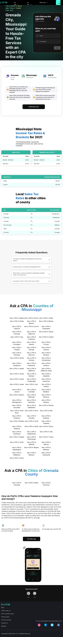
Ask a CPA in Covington (16, 343)
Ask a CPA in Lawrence (46, 380)
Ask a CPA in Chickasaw (46, 328)
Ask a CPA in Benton (31, 322)
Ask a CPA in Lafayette (46, 375)
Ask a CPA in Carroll (31, 326)
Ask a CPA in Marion (17, 395)
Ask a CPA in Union (17, 442)
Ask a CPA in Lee (31, 384)
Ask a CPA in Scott (31, 421)
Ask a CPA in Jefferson (31, 370)
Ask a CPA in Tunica (46, 437)
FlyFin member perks (7, 613)
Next (57, 48)
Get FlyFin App (31, 539)
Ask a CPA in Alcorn (31, 318)
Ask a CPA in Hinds (17, 358)
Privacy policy (5, 617)
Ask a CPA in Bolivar (46, 321)
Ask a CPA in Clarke (46, 332)
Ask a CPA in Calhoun (16, 328)
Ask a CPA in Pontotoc (16, 417)
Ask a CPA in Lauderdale (31, 380)
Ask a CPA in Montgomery (17, 401)
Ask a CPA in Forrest (46, 343)
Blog (2, 607)
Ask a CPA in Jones (17, 374)
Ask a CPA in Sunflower (16, 433)
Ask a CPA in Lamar (17, 379)
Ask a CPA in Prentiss (31, 417)
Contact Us (4, 623)
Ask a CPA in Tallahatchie (31, 433)
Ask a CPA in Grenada (16, 354)
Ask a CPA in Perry (31, 411)
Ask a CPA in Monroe (46, 396)
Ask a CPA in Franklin (16, 349)
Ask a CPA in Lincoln (16, 391)
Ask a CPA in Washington (16, 449)
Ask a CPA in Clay (17, 337)
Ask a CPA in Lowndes (31, 391)
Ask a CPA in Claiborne (31, 333)
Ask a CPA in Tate (46, 432)
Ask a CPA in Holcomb (46, 484)
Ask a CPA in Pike (46, 411)
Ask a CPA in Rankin (17, 421)
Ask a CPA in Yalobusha (46, 454)
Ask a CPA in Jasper (17, 368)
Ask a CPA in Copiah (46, 337)
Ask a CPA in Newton (46, 401)
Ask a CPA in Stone (46, 426)
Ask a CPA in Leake (17, 384)
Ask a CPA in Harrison (46, 354)
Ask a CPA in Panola (46, 405)
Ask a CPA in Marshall (31, 396)
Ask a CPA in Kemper (31, 375)
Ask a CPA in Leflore (46, 385)
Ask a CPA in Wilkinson (16, 454)
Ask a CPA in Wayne (31, 447)
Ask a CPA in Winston (31, 454)
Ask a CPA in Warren (46, 443)
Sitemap (3, 626)
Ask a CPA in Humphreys (46, 359)
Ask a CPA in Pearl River (17, 412)
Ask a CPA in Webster (46, 449)
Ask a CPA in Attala (17, 321)
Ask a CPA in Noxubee (16, 406)
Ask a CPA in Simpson (16, 427)
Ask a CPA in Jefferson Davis (46, 370)
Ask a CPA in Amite (46, 318)
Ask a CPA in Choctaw (16, 333)
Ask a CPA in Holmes (31, 359)
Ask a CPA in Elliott (31, 483)
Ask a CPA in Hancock (31, 354)
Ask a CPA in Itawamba (31, 364)
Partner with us (5, 610)
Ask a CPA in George (31, 349)
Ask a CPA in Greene (46, 349)
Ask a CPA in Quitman (46, 417)
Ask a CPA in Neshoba (31, 401)
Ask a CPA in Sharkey (46, 422)
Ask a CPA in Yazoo (17, 458)
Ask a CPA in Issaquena (16, 364)
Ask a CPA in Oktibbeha (31, 406)
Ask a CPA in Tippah (17, 437)
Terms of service (6, 620)
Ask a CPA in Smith (31, 426)
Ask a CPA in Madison (46, 391)
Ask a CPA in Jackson (46, 364)
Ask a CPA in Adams (17, 318)
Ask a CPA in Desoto (31, 343)
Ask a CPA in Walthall (31, 443)
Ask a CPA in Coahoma (31, 338)
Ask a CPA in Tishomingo (31, 438)
